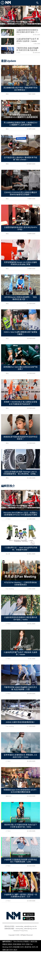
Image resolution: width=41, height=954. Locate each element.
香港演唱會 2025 (19, 944)
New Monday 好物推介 (22, 941)
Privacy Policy (24, 930)
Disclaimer (16, 930)
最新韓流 (8, 796)
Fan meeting (10, 589)
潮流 (7, 94)
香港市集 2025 (30, 947)
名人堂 (8, 554)
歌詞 (15, 950)
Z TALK (18, 34)
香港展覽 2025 (18, 947)
